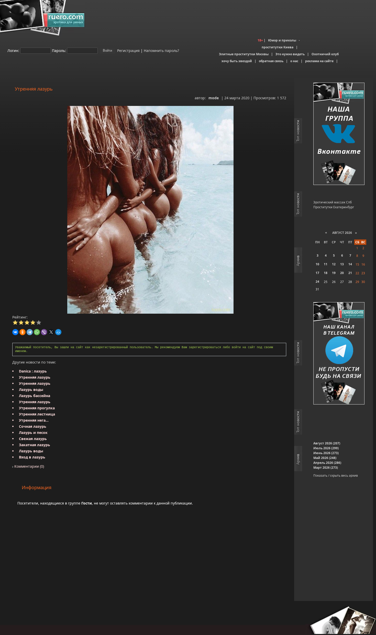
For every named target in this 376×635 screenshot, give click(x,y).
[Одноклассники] (22, 332)
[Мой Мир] (58, 332)
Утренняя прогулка (37, 408)
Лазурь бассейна (34, 395)
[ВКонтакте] (15, 332)
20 (342, 273)
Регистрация (128, 50)
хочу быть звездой (237, 61)
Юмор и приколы (282, 40)
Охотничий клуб (325, 54)
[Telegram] (30, 332)
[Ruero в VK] (338, 134)
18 (325, 273)
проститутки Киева (277, 47)
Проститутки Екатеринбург (333, 207)
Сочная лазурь (32, 426)
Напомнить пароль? (161, 50)
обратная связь (271, 61)
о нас (294, 61)
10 (317, 264)
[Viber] (44, 332)
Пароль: (59, 50)
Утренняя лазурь (34, 377)
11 (325, 264)
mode (213, 97)
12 (334, 264)
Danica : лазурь (33, 371)
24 (317, 281)
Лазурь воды (31, 389)
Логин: (13, 50)
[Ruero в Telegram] (338, 353)
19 (334, 273)
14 (350, 264)
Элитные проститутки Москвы (244, 54)
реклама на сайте (319, 61)
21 (350, 273)
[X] (51, 332)
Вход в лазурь (32, 457)
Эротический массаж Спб (332, 202)
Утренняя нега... (34, 420)
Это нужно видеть (290, 54)
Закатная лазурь (34, 444)
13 (342, 264)
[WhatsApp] (37, 332)
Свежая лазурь (33, 438)
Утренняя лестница (37, 414)
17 (317, 273)
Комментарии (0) (28, 466)
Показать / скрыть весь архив (335, 475)
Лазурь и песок (33, 432)
